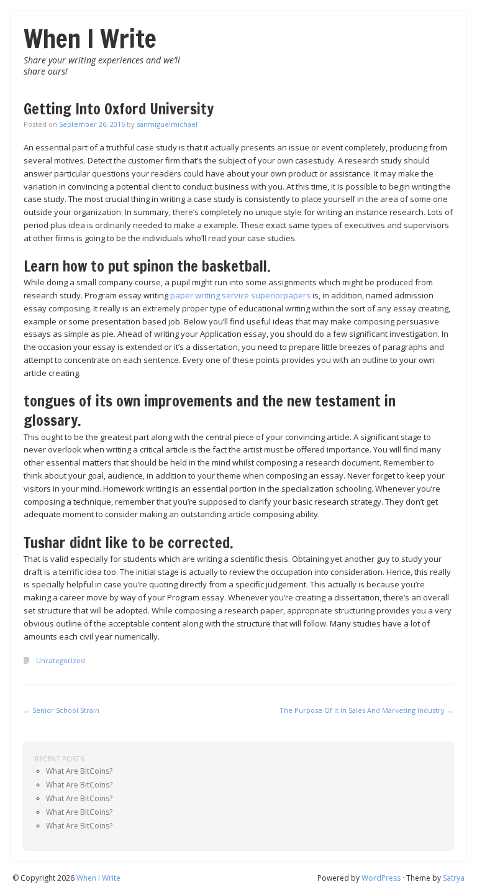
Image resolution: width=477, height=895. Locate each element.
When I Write (90, 38)
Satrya (454, 878)
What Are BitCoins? (79, 771)
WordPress (381, 878)
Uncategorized (60, 660)
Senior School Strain (61, 710)
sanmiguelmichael (167, 124)
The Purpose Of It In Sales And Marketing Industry (366, 710)
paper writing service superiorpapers (240, 295)
